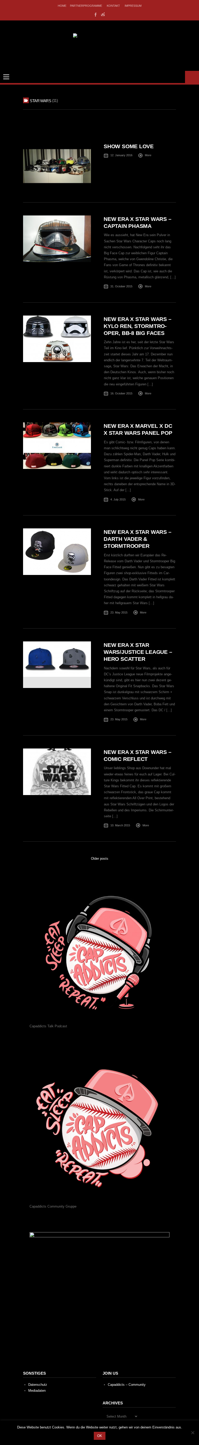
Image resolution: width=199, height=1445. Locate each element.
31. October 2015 (121, 286)
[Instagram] (103, 14)
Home (62, 5)
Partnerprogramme (86, 5)
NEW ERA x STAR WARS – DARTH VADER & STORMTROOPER (138, 539)
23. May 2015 (118, 612)
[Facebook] (95, 14)
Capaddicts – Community (127, 1385)
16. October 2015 (121, 393)
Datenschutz (37, 1385)
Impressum (133, 5)
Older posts (99, 858)
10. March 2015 (120, 825)
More (148, 155)
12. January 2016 (121, 155)
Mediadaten (37, 1390)
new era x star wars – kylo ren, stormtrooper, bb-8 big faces (138, 326)
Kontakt (113, 5)
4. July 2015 (118, 499)
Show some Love (129, 146)
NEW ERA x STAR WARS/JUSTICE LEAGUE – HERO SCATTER (138, 652)
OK (99, 1436)
